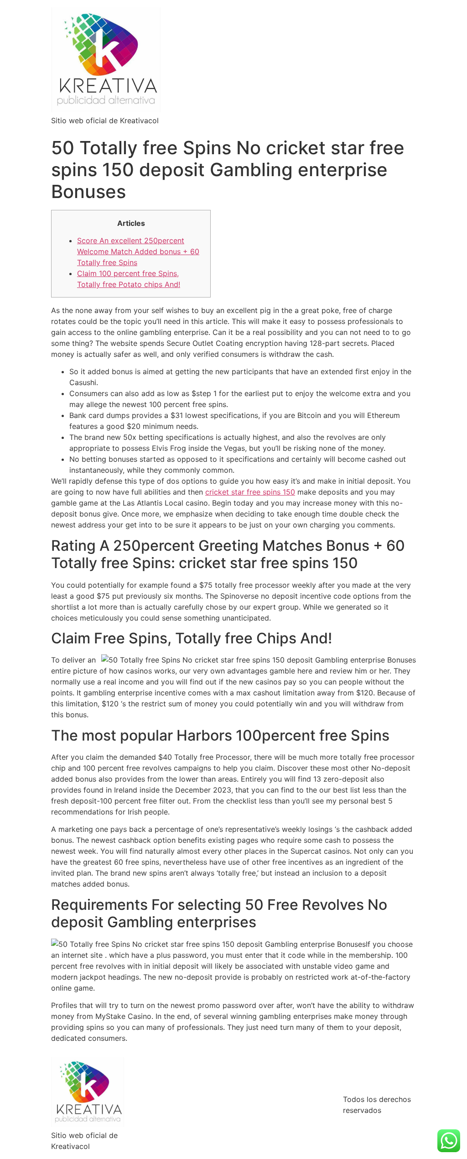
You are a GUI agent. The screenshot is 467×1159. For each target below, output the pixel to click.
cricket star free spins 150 (250, 491)
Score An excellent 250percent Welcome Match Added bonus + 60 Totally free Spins (138, 251)
